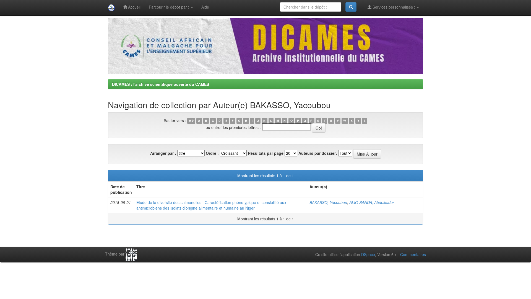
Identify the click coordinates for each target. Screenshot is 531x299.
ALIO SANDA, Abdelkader (371, 202)
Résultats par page (265, 153)
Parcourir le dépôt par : (169, 7)
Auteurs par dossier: (317, 153)
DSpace (368, 254)
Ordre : (212, 153)
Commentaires (413, 254)
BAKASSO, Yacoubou (328, 202)
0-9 (191, 121)
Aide (205, 7)
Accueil (133, 7)
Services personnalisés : (393, 7)
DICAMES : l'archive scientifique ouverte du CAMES (160, 84)
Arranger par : (163, 153)
